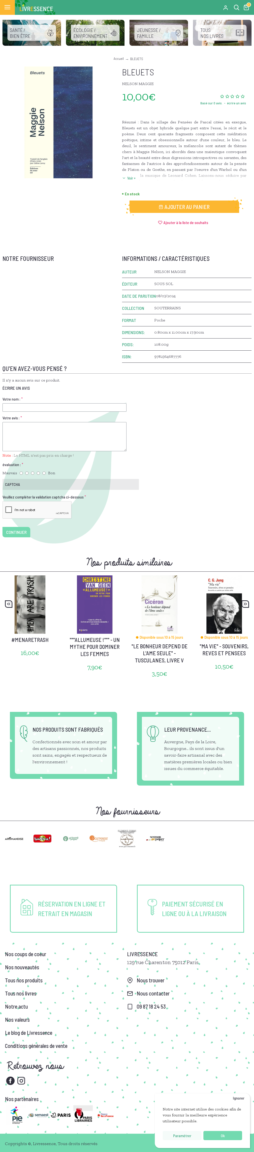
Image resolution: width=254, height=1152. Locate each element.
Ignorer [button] (238, 1098)
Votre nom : (11, 399)
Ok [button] (223, 1135)
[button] (8, 604)
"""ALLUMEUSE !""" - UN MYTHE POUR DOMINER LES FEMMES (95, 646)
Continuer (16, 532)
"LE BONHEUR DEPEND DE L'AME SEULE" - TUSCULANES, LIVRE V (159, 653)
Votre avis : (11, 417)
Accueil (119, 58)
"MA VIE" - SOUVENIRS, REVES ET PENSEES (224, 649)
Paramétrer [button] (182, 1135)
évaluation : (11, 464)
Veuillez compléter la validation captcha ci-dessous (43, 497)
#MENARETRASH (30, 639)
